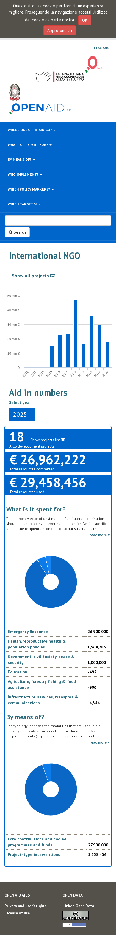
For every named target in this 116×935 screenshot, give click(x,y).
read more (99, 535)
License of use (17, 913)
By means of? (20, 159)
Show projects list (45, 440)
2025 (21, 414)
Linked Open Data (78, 906)
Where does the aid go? (30, 130)
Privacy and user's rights (25, 906)
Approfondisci (59, 30)
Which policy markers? (29, 189)
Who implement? (23, 174)
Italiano (102, 48)
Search (19, 232)
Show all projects (31, 275)
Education (17, 672)
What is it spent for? (28, 144)
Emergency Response (28, 631)
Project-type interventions (34, 854)
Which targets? (23, 204)
